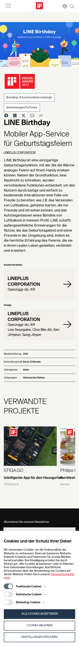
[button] (63, 6)
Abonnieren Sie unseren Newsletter (26, 522)
